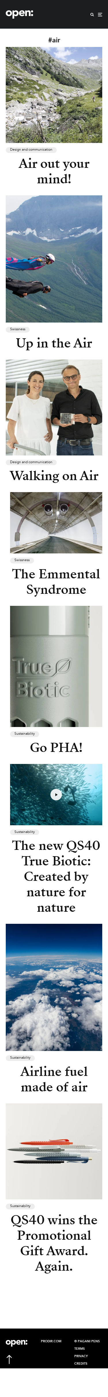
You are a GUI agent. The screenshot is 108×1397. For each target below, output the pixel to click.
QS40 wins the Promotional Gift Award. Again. (54, 1243)
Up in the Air (54, 343)
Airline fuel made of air (54, 1079)
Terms (79, 1349)
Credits (80, 1363)
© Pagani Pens (87, 1341)
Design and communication (31, 150)
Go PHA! (56, 747)
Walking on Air (54, 476)
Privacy (81, 1356)
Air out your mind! (54, 171)
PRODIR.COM (51, 1341)
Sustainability (24, 734)
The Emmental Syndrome (56, 581)
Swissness (17, 329)
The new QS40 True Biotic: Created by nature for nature (56, 876)
